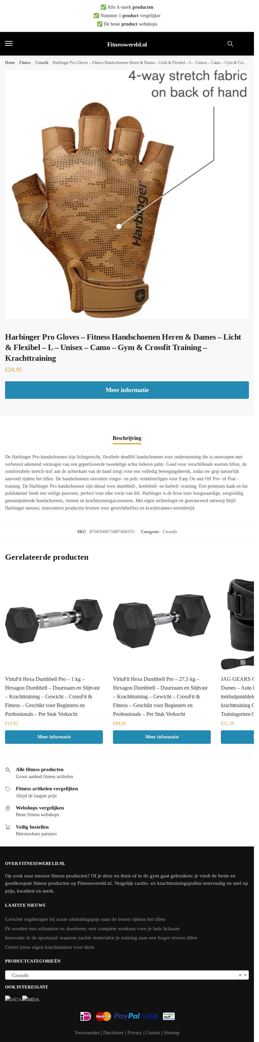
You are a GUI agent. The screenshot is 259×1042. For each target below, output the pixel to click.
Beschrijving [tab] (127, 438)
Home (10, 62)
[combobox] (127, 975)
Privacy (134, 1032)
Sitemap (171, 1032)
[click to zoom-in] (129, 194)
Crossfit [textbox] (125, 975)
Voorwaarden (87, 1032)
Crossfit (41, 62)
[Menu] (15, 44)
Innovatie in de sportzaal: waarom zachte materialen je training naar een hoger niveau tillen (101, 937)
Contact (153, 1032)
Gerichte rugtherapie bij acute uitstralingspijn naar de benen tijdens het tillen (85, 919)
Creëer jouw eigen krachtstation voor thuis (49, 947)
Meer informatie (127, 389)
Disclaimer (113, 1032)
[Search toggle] (230, 44)
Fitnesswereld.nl (127, 44)
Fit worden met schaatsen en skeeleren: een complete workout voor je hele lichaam (92, 928)
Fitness (25, 62)
